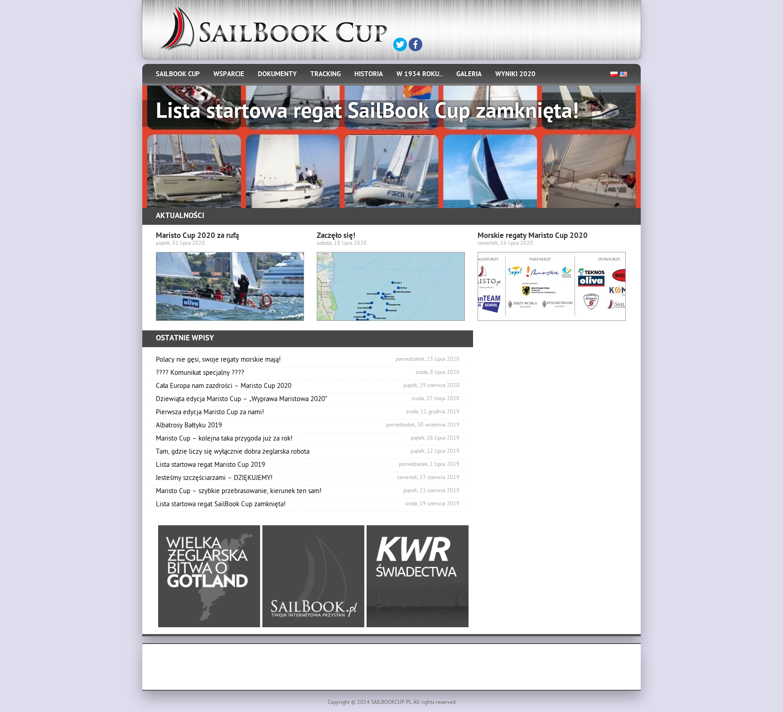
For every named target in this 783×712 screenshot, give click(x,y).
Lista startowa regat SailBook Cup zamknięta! (307, 505)
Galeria (469, 74)
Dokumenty (277, 74)
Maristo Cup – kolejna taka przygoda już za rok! (307, 439)
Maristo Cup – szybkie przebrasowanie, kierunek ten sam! (307, 492)
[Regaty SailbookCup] (273, 29)
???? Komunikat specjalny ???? (307, 373)
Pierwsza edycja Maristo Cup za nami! (307, 413)
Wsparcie (228, 74)
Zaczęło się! (336, 236)
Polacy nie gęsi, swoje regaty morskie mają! (307, 360)
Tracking (325, 74)
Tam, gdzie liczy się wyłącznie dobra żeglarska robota (307, 452)
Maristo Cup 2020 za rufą (197, 236)
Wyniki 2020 (515, 74)
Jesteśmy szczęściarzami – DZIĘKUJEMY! (307, 479)
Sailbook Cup (178, 74)
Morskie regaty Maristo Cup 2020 (533, 236)
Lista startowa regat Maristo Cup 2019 (307, 465)
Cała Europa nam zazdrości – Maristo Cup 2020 (307, 387)
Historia (368, 74)
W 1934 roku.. (419, 74)
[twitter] (400, 44)
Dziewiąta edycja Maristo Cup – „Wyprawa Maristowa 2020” (307, 400)
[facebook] (415, 44)
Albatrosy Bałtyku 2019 (307, 426)
